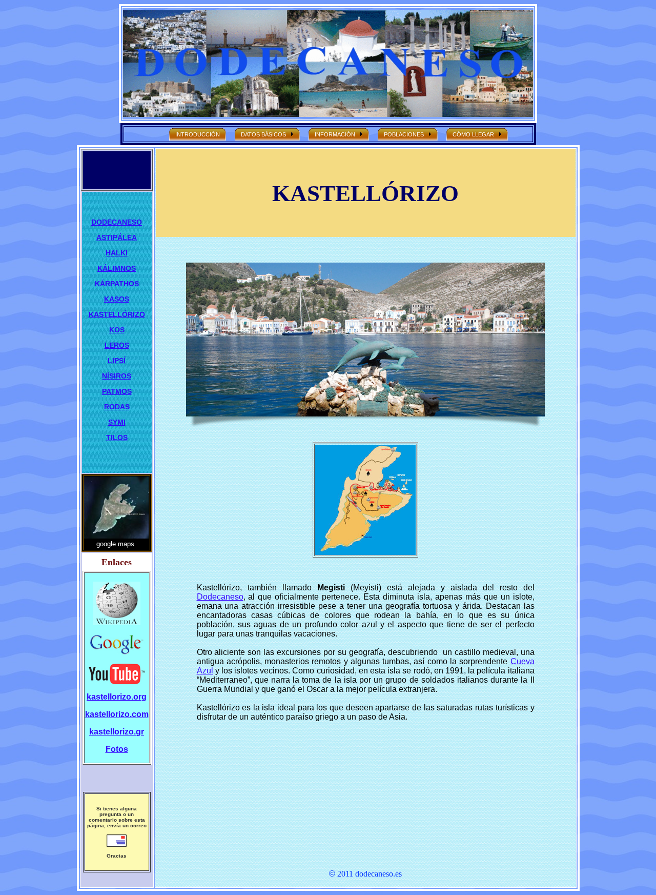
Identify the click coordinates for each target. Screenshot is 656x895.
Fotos (117, 749)
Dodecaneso (220, 596)
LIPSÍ (117, 360)
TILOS (117, 437)
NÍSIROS (116, 376)
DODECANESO (116, 222)
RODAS (117, 407)
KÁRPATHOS (117, 284)
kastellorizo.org (117, 696)
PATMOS (117, 391)
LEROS (117, 345)
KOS (117, 330)
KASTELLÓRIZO (117, 314)
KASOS (116, 299)
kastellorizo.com (117, 714)
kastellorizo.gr (116, 731)
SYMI (117, 422)
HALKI (117, 253)
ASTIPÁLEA (116, 237)
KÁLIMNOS (116, 268)
